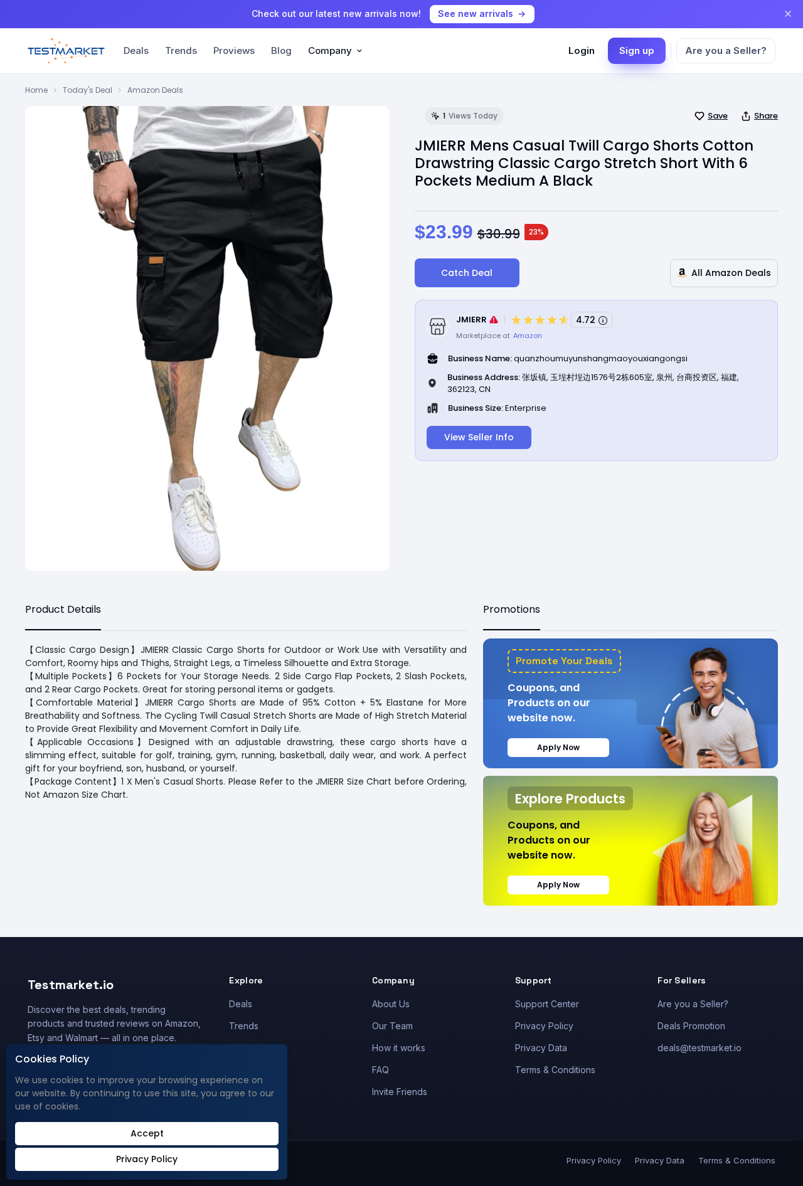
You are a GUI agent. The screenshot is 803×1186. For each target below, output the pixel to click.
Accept (147, 1133)
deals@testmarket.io (699, 1047)
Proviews (234, 50)
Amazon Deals (155, 90)
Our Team (392, 1025)
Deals (136, 50)
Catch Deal (466, 273)
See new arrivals (475, 13)
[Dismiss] (788, 14)
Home (36, 90)
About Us (391, 1003)
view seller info (479, 437)
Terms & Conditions (555, 1069)
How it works (398, 1047)
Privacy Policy (544, 1025)
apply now (558, 747)
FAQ (380, 1069)
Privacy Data (541, 1047)
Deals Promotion (691, 1025)
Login (581, 50)
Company (330, 50)
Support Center (547, 1003)
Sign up (636, 50)
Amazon (527, 336)
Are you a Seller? (726, 50)
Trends (181, 50)
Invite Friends (399, 1091)
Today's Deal (87, 90)
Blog (281, 50)
